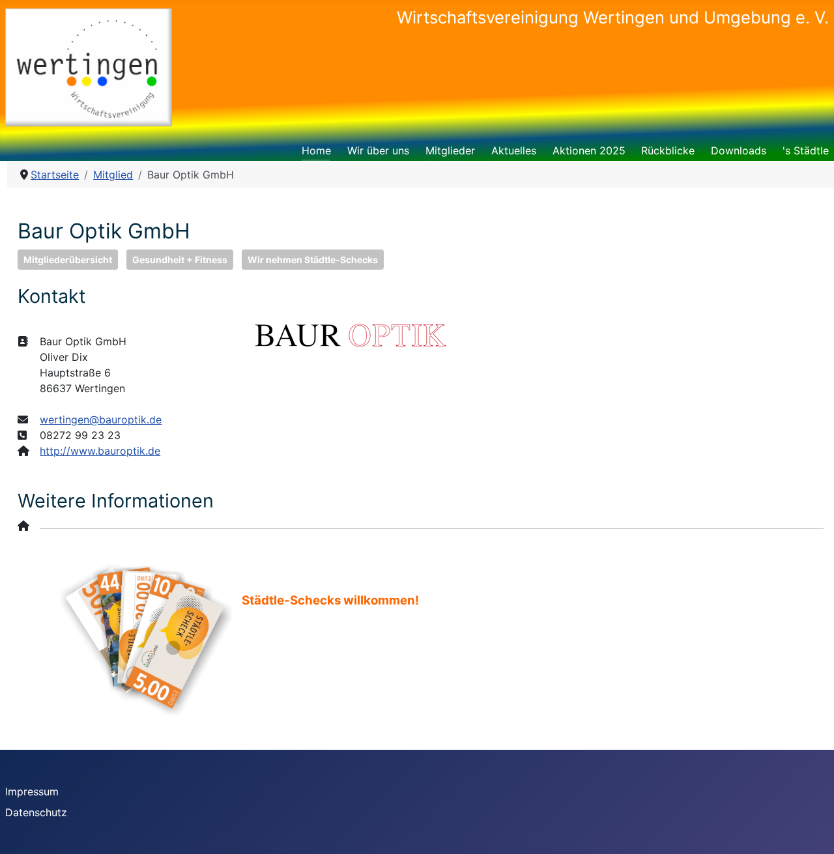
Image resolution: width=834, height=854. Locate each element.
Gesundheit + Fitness (179, 259)
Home (316, 150)
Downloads (738, 150)
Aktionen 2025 (589, 150)
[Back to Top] (811, 830)
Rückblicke (668, 150)
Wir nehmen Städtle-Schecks (313, 259)
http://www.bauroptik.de (100, 450)
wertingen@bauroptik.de (101, 419)
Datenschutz (36, 812)
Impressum (32, 791)
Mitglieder (450, 150)
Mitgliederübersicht (67, 259)
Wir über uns (378, 150)
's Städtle (806, 150)
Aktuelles (513, 150)
